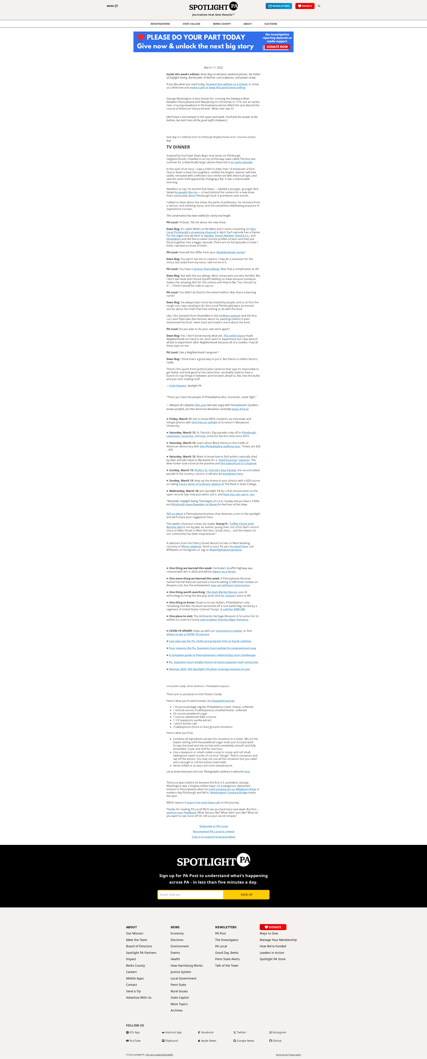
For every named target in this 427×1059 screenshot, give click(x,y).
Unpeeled (217, 701)
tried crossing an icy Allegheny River (232, 789)
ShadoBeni (173, 239)
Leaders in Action (272, 953)
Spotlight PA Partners (141, 953)
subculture (233, 463)
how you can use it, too (238, 494)
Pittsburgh (249, 432)
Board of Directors (139, 946)
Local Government (183, 978)
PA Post (220, 933)
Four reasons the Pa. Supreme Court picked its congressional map (212, 648)
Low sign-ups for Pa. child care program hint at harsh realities (210, 641)
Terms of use (282, 1054)
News (175, 927)
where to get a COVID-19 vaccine (187, 634)
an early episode (241, 162)
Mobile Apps (135, 978)
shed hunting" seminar (234, 460)
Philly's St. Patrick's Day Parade (215, 470)
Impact (131, 959)
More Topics (179, 1004)
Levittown (173, 436)
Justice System (181, 972)
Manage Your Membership (278, 940)
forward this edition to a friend (226, 84)
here (247, 771)
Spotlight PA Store (273, 959)
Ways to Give (269, 933)
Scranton (187, 436)
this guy (200, 405)
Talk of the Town (226, 965)
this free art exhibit (204, 422)
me (195, 192)
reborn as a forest (224, 571)
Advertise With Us (138, 997)
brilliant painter (230, 315)
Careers (131, 972)
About (248, 24)
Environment (180, 946)
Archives (177, 1010)
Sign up (247, 894)
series (230, 252)
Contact (131, 985)
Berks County (222, 24)
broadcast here (233, 474)
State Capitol (180, 997)
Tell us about (174, 514)
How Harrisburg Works (187, 965)
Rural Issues (179, 991)
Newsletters (226, 927)
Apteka (209, 235)
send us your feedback (181, 812)
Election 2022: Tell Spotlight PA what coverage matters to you (209, 669)
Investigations (160, 24)
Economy (177, 933)
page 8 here (240, 409)
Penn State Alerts (227, 959)
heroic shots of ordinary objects (200, 484)
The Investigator (226, 940)
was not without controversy (230, 585)
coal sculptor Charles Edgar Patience (224, 619)
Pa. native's (228, 595)
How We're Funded (273, 946)
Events (175, 953)
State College (191, 24)
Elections (177, 940)
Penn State (178, 985)
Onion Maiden (224, 235)
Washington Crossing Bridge (229, 792)
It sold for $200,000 (232, 609)
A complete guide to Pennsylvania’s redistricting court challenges (212, 655)
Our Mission (134, 933)
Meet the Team (136, 940)
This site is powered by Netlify (159, 1054)
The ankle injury (234, 335)
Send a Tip (133, 991)
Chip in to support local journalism (213, 837)
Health (175, 959)
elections (271, 24)
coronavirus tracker (229, 631)
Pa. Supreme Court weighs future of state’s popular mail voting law (213, 662)
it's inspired (248, 463)
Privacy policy (294, 1054)
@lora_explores (191, 546)
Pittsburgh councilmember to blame (194, 504)
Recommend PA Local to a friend (213, 831)
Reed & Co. (242, 235)
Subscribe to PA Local (213, 826)
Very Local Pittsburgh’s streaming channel (211, 230)
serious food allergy (206, 269)
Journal (229, 701)
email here (241, 546)
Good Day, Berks (227, 953)
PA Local (221, 946)
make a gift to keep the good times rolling (217, 87)
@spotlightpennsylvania (225, 550)
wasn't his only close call (203, 802)
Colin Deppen (177, 386)
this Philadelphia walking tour (220, 446)
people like (185, 192)
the (223, 463)
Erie (202, 436)
